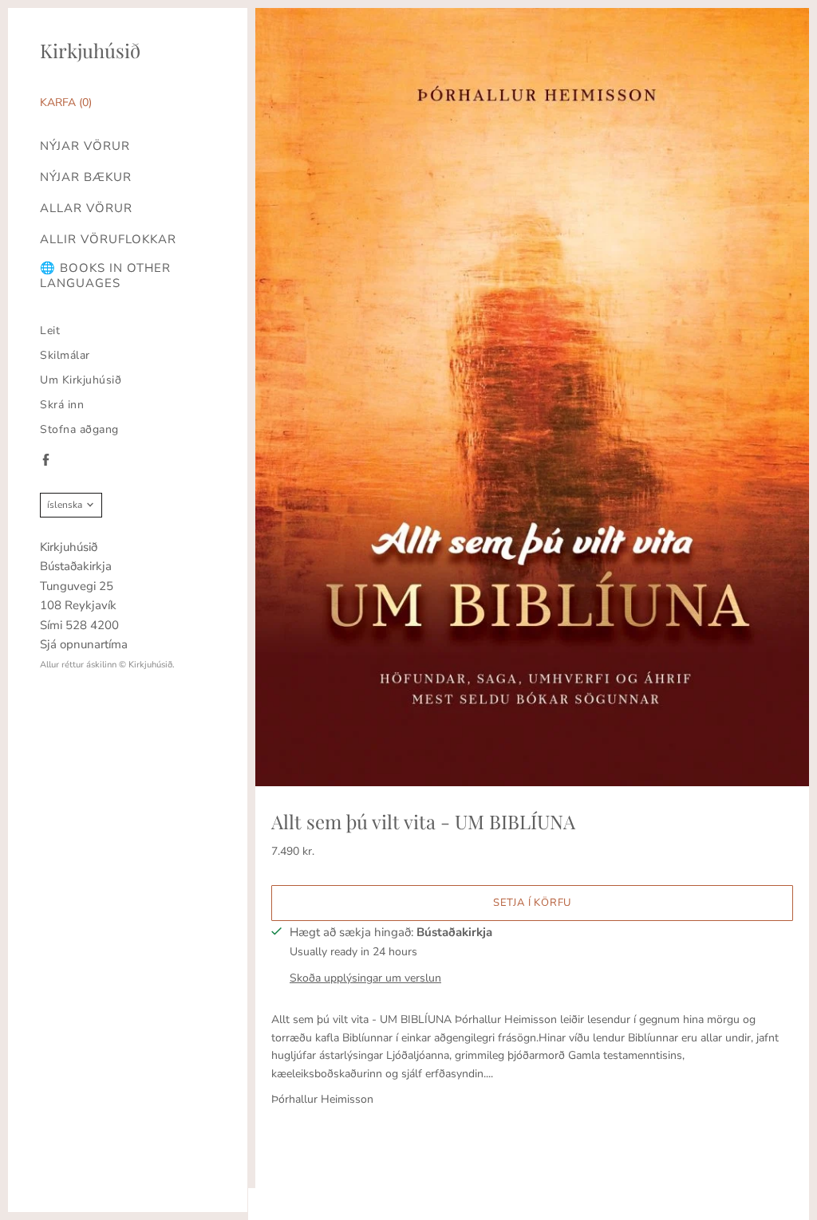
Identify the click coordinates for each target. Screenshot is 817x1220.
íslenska (64, 504)
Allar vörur (86, 208)
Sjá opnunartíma (84, 644)
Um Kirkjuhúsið (80, 380)
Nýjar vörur (85, 146)
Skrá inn (62, 404)
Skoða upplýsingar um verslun (365, 978)
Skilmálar (65, 355)
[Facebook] (46, 459)
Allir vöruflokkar (108, 239)
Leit (50, 330)
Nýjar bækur (86, 177)
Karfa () (66, 102)
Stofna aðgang (79, 429)
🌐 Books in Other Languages (105, 276)
